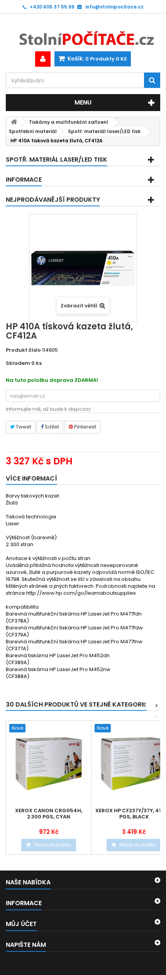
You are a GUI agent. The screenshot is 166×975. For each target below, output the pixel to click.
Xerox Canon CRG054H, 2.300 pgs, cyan (48, 814)
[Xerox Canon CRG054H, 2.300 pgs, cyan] (48, 763)
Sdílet (51, 426)
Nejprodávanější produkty (53, 199)
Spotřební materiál (33, 131)
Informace (24, 179)
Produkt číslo (23, 350)
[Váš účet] (43, 59)
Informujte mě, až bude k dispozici (48, 409)
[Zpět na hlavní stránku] (14, 122)
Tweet (23, 426)
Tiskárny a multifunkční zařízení (68, 122)
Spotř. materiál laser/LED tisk (104, 131)
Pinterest (84, 426)
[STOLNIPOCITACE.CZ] (83, 32)
